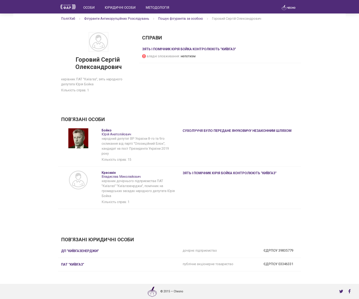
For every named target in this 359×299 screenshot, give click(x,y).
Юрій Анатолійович (116, 132)
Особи (89, 8)
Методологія (157, 8)
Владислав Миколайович (121, 175)
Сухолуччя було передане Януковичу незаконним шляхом (237, 131)
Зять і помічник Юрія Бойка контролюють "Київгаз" (189, 49)
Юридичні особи (120, 8)
